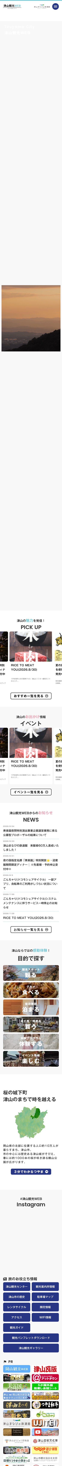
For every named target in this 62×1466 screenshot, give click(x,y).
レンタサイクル (16, 1307)
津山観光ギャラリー (31, 1348)
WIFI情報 (45, 1317)
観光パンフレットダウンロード (31, 1338)
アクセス (16, 1317)
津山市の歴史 (17, 1297)
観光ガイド (16, 1327)
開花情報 (45, 1307)
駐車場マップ (45, 1297)
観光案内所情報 (45, 1286)
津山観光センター (17, 1286)
